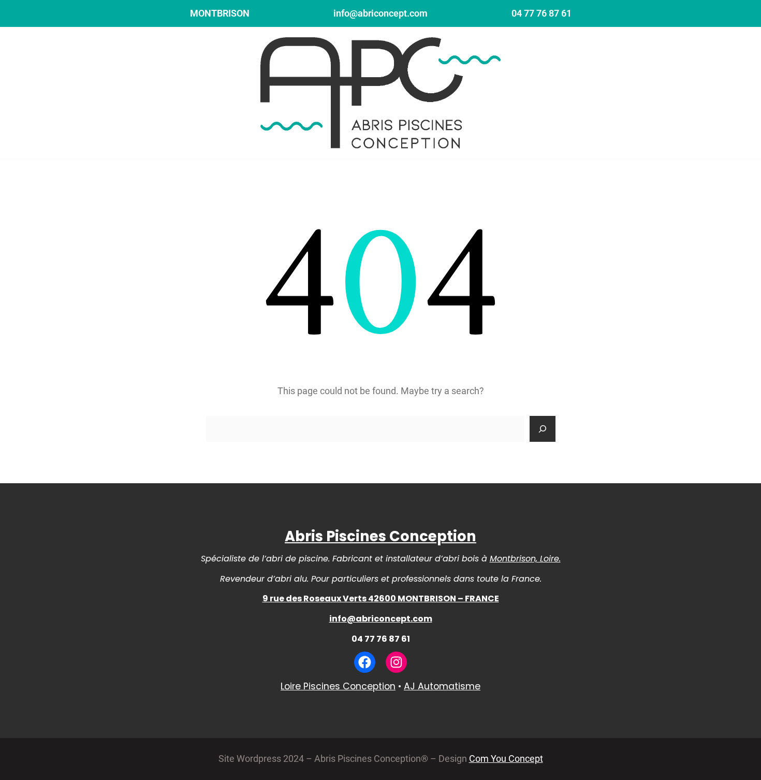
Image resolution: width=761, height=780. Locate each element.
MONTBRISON (220, 13)
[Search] (542, 429)
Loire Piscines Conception (338, 686)
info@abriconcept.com (380, 13)
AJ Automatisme (442, 686)
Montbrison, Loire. (525, 559)
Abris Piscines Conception (380, 536)
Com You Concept (506, 759)
